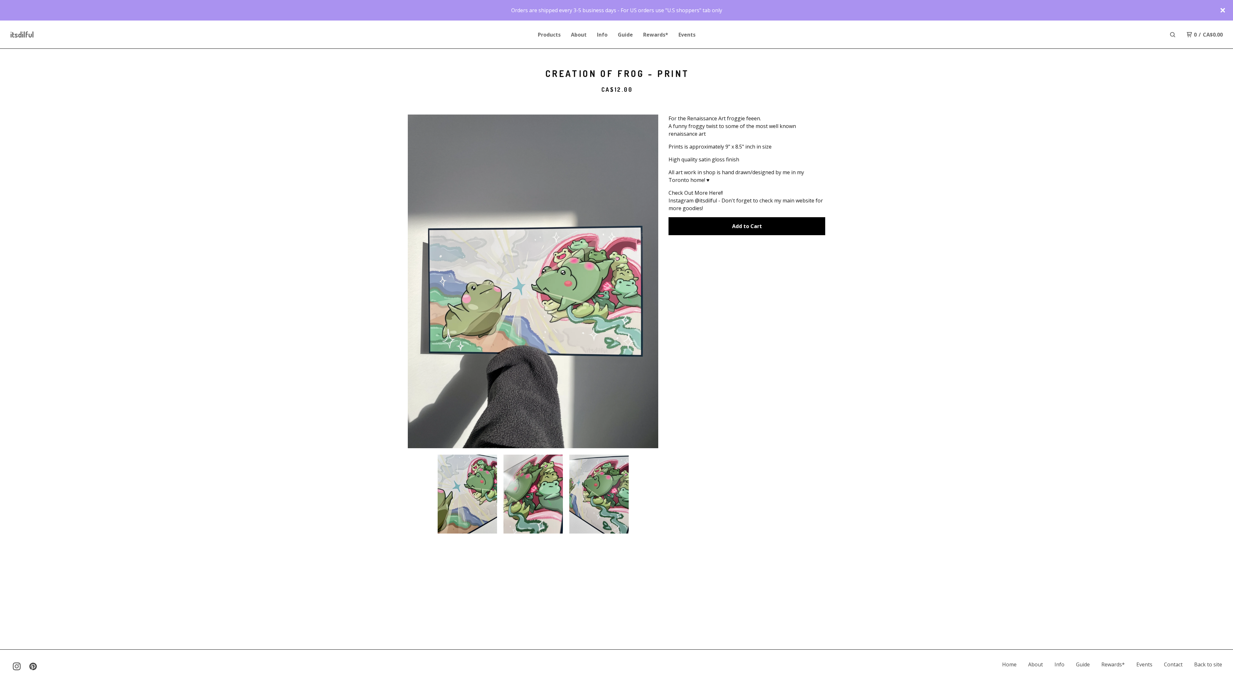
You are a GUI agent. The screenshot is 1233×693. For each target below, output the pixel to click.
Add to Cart (747, 226)
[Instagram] (16, 666)
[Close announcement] (1223, 10)
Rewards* (655, 34)
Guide (625, 34)
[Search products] (1172, 35)
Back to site (1208, 664)
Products (549, 34)
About (579, 34)
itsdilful (22, 34)
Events (686, 34)
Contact (1173, 664)
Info (602, 34)
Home (1009, 664)
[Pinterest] (33, 666)
